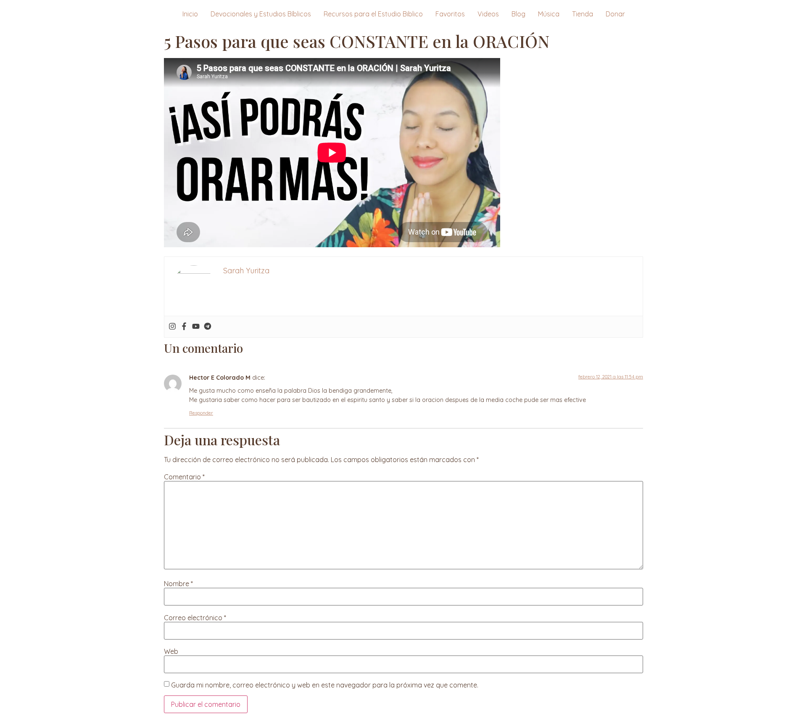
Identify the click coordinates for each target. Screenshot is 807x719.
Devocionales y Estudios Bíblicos (261, 14)
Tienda (582, 14)
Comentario (184, 476)
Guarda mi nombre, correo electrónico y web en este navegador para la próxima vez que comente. (324, 685)
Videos (488, 14)
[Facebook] (184, 326)
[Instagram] (172, 326)
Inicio (190, 14)
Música (548, 14)
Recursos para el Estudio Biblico (373, 14)
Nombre (178, 583)
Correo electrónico (195, 617)
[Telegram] (207, 326)
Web (171, 651)
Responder (201, 413)
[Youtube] (196, 326)
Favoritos (450, 14)
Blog (518, 14)
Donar (615, 14)
